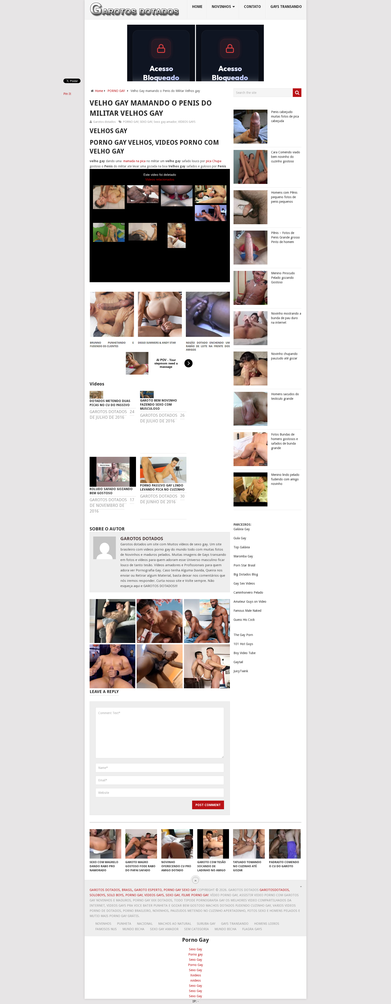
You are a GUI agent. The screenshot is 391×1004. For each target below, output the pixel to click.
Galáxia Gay (242, 529)
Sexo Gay (195, 949)
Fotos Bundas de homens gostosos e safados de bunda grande (284, 441)
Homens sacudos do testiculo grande (285, 396)
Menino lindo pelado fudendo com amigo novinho (285, 479)
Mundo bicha (133, 929)
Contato (252, 7)
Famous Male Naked (247, 610)
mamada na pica (134, 161)
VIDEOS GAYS (187, 121)
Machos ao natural (174, 923)
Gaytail (238, 662)
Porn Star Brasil (244, 565)
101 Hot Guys (243, 644)
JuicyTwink (241, 671)
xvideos (195, 980)
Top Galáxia (242, 547)
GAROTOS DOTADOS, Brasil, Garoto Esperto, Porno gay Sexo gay (143, 890)
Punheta (124, 923)
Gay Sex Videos (244, 583)
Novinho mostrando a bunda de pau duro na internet (286, 318)
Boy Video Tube (244, 653)
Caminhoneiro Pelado (248, 592)
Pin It (67, 94)
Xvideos (195, 975)
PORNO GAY (116, 91)
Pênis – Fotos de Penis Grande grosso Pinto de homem (285, 237)
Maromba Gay (243, 556)
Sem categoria (196, 929)
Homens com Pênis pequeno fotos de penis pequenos (284, 197)
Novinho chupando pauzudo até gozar (284, 356)
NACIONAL (145, 923)
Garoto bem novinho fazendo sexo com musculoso (158, 404)
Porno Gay (195, 965)
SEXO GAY (146, 121)
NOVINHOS (221, 7)
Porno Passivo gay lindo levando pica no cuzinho (162, 487)
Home (197, 7)
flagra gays (252, 929)
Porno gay (195, 954)
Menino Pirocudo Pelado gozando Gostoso (283, 277)
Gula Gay (240, 538)
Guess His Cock (244, 619)
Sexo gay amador (165, 121)
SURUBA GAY (206, 923)
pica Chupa (213, 161)
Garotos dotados (104, 121)
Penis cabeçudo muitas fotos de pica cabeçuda (285, 116)
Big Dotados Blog (246, 574)
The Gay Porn (243, 635)
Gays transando (286, 7)
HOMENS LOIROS (266, 923)
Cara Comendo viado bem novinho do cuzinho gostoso (285, 156)
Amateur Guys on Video (250, 601)
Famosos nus (106, 929)
